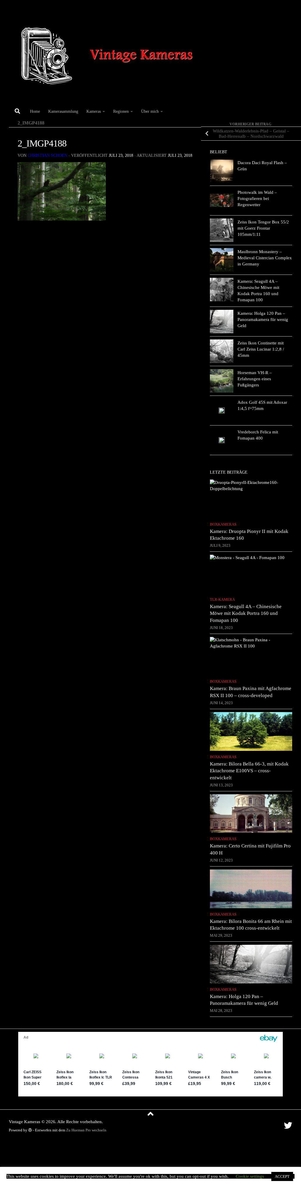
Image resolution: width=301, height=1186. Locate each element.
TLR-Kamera (222, 599)
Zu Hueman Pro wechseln (86, 1130)
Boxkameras (223, 524)
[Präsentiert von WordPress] (30, 1130)
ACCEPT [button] (282, 1176)
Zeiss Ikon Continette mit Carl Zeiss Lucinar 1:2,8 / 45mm (261, 349)
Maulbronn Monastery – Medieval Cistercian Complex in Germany (265, 257)
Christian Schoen (47, 155)
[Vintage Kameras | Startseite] (109, 52)
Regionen (121, 111)
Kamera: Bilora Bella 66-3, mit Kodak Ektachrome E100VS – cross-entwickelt (249, 770)
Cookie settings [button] (250, 1176)
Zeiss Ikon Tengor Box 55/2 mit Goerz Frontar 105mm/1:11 (263, 228)
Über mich (150, 111)
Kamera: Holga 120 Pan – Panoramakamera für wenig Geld (263, 319)
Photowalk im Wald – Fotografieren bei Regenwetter (257, 198)
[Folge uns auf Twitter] (288, 1125)
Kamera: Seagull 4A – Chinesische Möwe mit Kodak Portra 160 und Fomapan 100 (246, 613)
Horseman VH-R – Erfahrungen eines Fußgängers (255, 378)
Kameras (93, 111)
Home (35, 111)
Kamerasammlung (63, 111)
